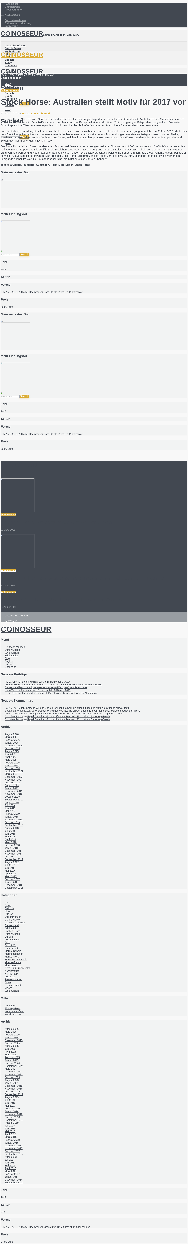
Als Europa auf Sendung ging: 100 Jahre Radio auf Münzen (37, 681)
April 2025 (10, 757)
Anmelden (10, 1005)
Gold (7, 942)
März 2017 (11, 876)
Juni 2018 (10, 833)
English (9, 59)
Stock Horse (82, 164)
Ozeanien (10, 976)
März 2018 (11, 842)
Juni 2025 (10, 754)
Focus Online (12, 939)
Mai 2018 (10, 836)
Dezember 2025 (14, 745)
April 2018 (10, 839)
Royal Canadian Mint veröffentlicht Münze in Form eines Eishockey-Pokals (68, 716)
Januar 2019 (12, 816)
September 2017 (14, 859)
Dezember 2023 (14, 776)
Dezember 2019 (14, 791)
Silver (8, 982)
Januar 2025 (12, 765)
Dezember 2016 (14, 885)
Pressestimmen (14, 9)
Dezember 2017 (14, 850)
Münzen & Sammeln (16, 959)
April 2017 (10, 873)
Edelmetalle (12, 87)
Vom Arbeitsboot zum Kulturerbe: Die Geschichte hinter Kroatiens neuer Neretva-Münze (53, 684)
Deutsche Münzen (15, 45)
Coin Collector (13, 919)
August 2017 (12, 862)
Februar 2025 (12, 762)
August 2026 (12, 734)
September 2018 (14, 825)
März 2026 (11, 737)
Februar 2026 (12, 739)
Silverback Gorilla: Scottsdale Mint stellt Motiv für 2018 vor (62, 599)
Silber (69, 164)
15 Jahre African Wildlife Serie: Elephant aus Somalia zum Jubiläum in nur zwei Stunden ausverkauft (73, 707)
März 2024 (11, 774)
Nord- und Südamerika (17, 968)
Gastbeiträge (12, 6)
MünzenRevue (13, 962)
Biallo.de (9, 908)
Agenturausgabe (23, 164)
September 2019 (14, 799)
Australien (42, 164)
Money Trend (12, 956)
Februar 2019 (12, 813)
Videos (8, 988)
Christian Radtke (14, 716)
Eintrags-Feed (12, 1008)
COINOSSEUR (22, 33)
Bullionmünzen (10, 90)
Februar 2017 (12, 879)
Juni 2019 (10, 808)
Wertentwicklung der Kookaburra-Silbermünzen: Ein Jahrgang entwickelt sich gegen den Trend (87, 710)
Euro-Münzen (13, 48)
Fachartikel (11, 4)
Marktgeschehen (14, 953)
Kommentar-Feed (14, 1011)
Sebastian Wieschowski (35, 113)
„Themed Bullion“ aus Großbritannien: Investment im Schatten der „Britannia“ (83, 578)
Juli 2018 (10, 830)
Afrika (8, 902)
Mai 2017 (10, 870)
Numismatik (11, 973)
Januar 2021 (12, 788)
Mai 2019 (10, 811)
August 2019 (12, 802)
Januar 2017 (12, 882)
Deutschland (12, 925)
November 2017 (14, 853)
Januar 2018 (12, 848)
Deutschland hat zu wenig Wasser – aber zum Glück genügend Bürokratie (46, 687)
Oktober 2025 (12, 748)
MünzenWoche (13, 965)
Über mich (11, 65)
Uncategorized (13, 985)
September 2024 (14, 771)
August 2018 (12, 828)
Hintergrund (11, 948)
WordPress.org (13, 1014)
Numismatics (12, 970)
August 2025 (12, 751)
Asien (8, 905)
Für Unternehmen (15, 20)
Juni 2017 (10, 867)
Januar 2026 (12, 742)
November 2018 (14, 819)
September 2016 (14, 887)
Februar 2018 (12, 845)
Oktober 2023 (12, 782)
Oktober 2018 (12, 822)
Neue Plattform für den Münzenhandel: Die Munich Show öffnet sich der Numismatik (51, 693)
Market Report (13, 951)
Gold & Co (10, 945)
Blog (7, 658)
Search (24, 254)
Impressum (11, 26)
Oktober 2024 (12, 768)
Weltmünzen (12, 84)
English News (12, 931)
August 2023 (12, 785)
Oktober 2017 (12, 856)
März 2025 (11, 759)
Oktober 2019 (12, 796)
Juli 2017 (10, 865)
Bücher (9, 96)
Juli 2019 (10, 805)
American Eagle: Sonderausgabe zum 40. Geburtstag (56, 522)
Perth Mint (57, 164)
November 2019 (14, 794)
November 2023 (14, 779)
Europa (9, 936)
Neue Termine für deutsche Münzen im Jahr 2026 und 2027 (37, 690)
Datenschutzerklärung (18, 23)
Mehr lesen (6, 533)
